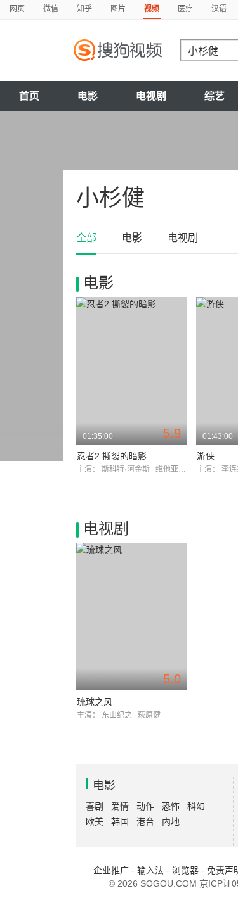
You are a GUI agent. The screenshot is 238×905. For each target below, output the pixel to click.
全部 (86, 237)
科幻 (196, 806)
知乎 (84, 8)
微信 (50, 8)
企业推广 (111, 870)
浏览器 (185, 870)
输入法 (150, 870)
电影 (87, 96)
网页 (17, 8)
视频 (151, 8)
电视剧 (151, 96)
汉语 (219, 8)
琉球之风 (94, 702)
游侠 (206, 456)
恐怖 (171, 806)
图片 (118, 8)
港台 (145, 821)
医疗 (185, 8)
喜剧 (94, 806)
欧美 (94, 821)
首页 (29, 96)
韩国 (120, 821)
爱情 (120, 806)
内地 (171, 821)
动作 (145, 806)
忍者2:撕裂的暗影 (112, 456)
